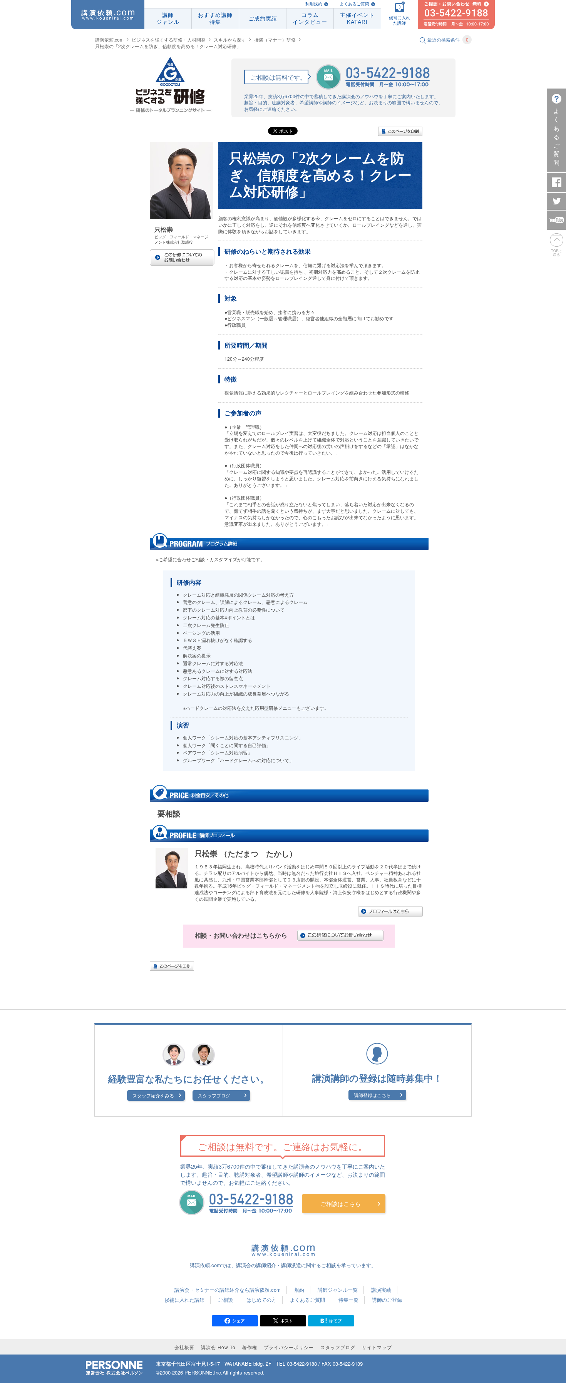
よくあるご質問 (354, 4)
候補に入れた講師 (184, 1299)
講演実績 (381, 1289)
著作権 (249, 1347)
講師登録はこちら (372, 1095)
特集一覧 (348, 1299)
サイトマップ (377, 1347)
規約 (299, 1289)
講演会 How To (218, 1347)
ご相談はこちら (340, 1203)
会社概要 (184, 1347)
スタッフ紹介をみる (153, 1095)
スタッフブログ (214, 1095)
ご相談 (225, 1299)
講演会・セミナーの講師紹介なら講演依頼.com (227, 1289)
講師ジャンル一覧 (338, 1289)
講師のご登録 (387, 1299)
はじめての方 (261, 1299)
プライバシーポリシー (289, 1347)
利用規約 (313, 4)
